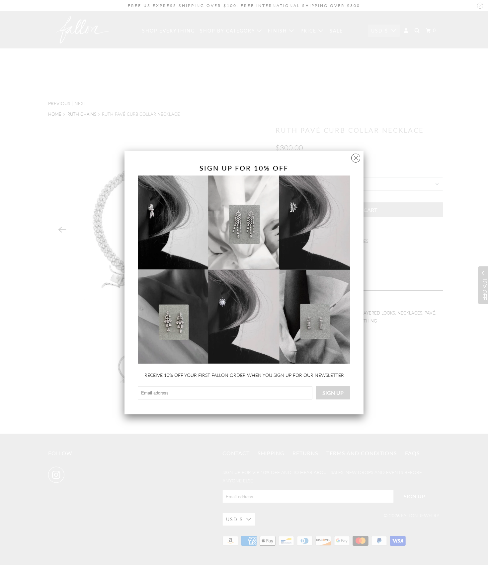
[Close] (355, 156)
